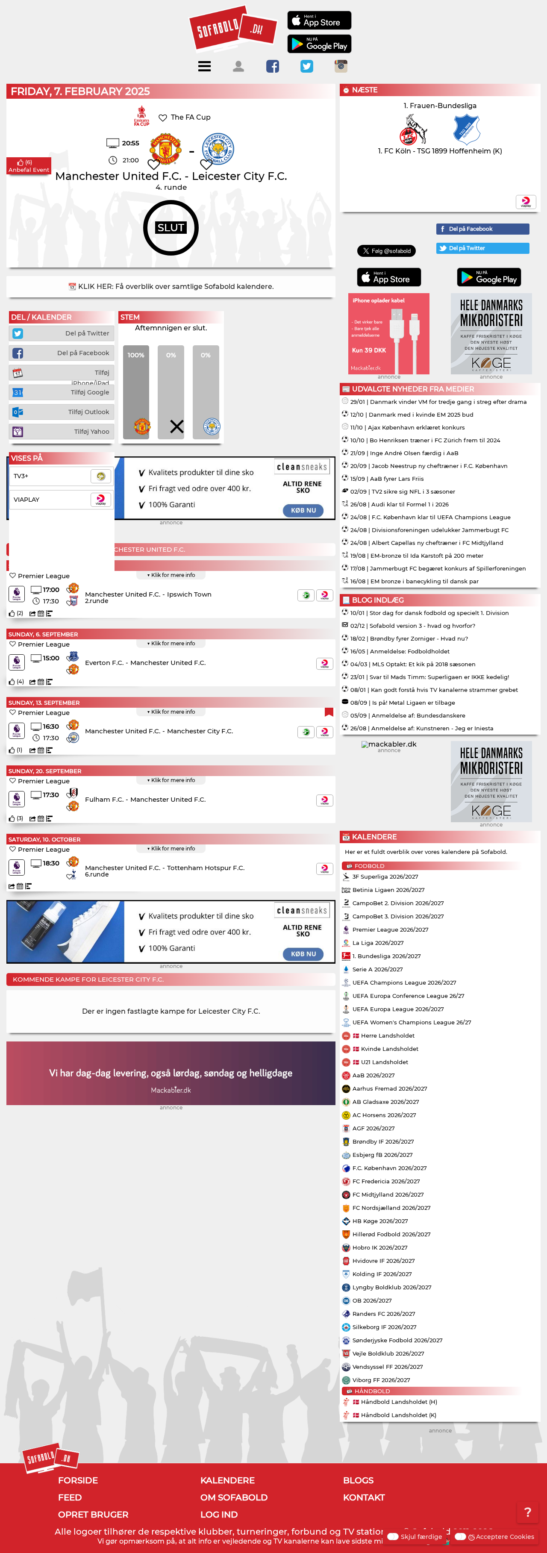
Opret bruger (93, 1514)
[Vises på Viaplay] (324, 595)
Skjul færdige (421, 1537)
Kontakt (364, 1497)
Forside (78, 1480)
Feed (70, 1497)
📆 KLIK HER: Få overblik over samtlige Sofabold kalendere (170, 286)
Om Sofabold (234, 1497)
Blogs (358, 1480)
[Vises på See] (306, 595)
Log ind (219, 1514)
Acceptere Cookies (505, 1537)
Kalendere (227, 1480)
